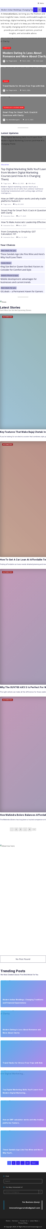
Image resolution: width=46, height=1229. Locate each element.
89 (28, 1163)
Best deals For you (8, 251)
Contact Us (24, 1221)
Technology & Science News (13, 107)
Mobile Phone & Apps (9, 275)
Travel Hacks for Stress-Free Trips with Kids (24, 86)
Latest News (34, 1221)
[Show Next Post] (44, 9)
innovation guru (14, 119)
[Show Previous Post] (35, 9)
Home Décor (6, 263)
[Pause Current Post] (39, 9)
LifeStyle (6, 48)
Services (15, 1221)
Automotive (7, 317)
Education (5, 165)
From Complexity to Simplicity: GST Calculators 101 (18, 232)
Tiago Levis (13, 61)
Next (34, 1163)
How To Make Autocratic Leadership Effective (23, 222)
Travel (5, 81)
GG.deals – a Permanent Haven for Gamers (22, 291)
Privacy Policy (23, 1223)
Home (8, 1221)
